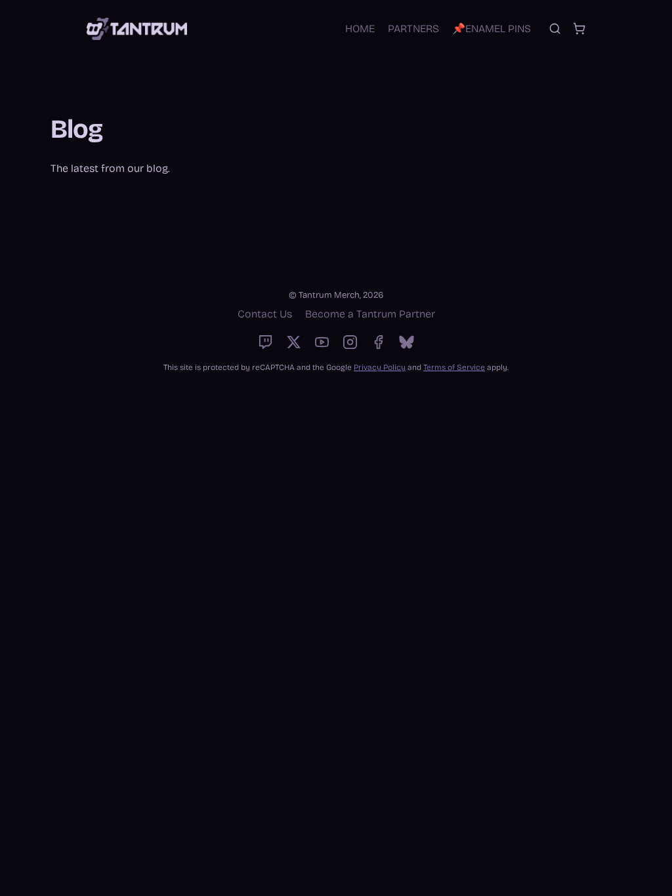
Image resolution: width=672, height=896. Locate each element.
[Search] (555, 28)
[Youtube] (321, 342)
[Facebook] (378, 342)
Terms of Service (454, 367)
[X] (293, 342)
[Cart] (579, 28)
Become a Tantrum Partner (370, 314)
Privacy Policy (380, 367)
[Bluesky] (406, 342)
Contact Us (265, 314)
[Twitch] (265, 342)
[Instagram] (350, 342)
